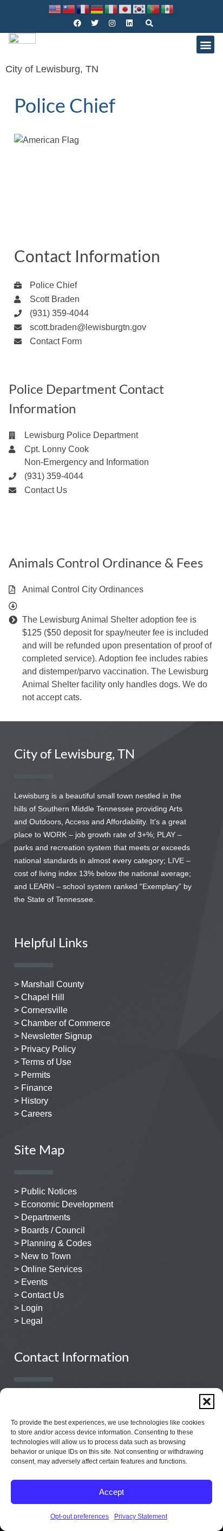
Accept (111, 1491)
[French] (83, 8)
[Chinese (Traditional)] (69, 8)
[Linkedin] (129, 23)
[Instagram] (112, 23)
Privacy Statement (140, 1516)
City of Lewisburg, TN (52, 69)
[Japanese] (126, 8)
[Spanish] (168, 8)
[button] (206, 1401)
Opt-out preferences (79, 1516)
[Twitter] (94, 23)
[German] (97, 8)
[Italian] (111, 8)
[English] (55, 8)
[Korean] (140, 8)
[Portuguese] (154, 8)
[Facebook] (77, 23)
